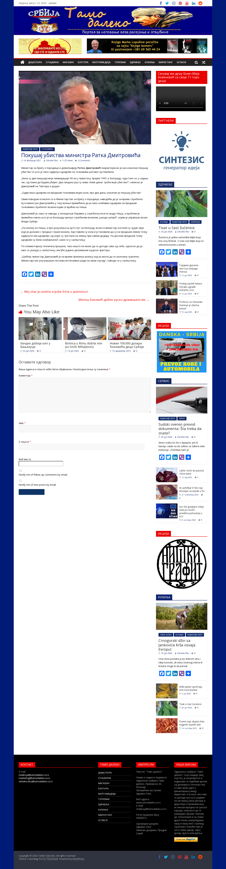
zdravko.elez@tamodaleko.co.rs (36, 781)
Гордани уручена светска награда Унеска (188, 268)
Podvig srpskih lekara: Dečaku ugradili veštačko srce (190, 287)
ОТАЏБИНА (52, 62)
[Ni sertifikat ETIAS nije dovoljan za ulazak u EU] (167, 486)
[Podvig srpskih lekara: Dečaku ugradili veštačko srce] (167, 282)
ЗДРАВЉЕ (135, 62)
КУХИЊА (150, 62)
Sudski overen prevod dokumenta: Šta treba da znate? (180, 428)
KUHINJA (164, 222)
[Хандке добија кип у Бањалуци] (40, 319)
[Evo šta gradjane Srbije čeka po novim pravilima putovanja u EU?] (167, 505)
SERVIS (182, 418)
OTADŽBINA (47, 149)
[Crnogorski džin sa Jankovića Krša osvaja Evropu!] (181, 604)
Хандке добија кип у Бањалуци (35, 345)
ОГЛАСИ (181, 62)
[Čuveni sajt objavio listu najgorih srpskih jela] (167, 719)
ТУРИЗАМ (120, 62)
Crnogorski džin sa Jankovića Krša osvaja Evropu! (176, 645)
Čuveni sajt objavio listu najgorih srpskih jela (191, 723)
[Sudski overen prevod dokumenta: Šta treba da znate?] (181, 388)
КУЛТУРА (83, 62)
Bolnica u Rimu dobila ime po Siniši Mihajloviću (83, 345)
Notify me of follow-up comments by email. (43, 474)
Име (22, 423)
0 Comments (84, 160)
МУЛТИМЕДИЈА (101, 62)
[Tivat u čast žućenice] (181, 191)
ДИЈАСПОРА (35, 62)
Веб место (25, 459)
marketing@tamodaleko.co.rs (34, 778)
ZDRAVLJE (195, 222)
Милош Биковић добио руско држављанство (113, 300)
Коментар (25, 375)
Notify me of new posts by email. (37, 484)
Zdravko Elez (52, 160)
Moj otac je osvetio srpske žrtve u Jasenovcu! (54, 292)
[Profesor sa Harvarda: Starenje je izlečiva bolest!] (167, 300)
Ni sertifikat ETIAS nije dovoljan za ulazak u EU (192, 489)
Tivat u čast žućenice (176, 227)
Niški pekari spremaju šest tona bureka (190, 688)
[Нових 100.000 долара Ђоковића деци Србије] (129, 319)
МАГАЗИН (68, 62)
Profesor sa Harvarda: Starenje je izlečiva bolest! (191, 305)
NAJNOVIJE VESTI (30, 149)
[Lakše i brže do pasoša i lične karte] (167, 469)
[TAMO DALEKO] (22, 62)
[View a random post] (203, 62)
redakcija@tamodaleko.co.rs (34, 775)
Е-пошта (25, 441)
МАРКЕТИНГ (166, 62)
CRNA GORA (166, 634)
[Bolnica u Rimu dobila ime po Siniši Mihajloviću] (84, 319)
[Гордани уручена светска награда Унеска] (167, 263)
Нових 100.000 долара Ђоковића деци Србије (127, 345)
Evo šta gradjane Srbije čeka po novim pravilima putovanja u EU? (191, 511)
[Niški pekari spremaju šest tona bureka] (167, 685)
